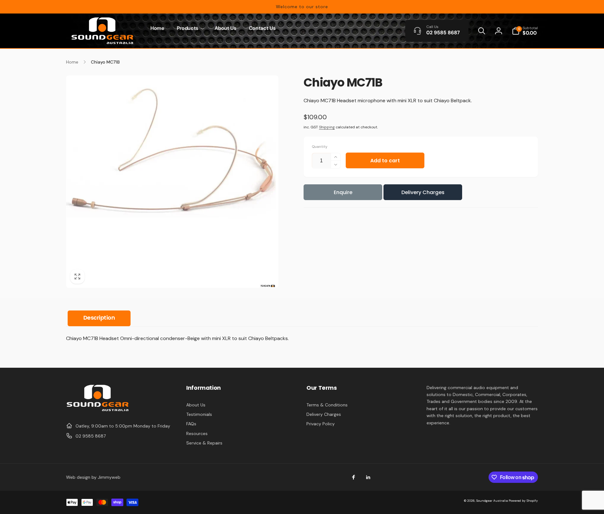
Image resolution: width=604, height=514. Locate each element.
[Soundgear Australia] (97, 410)
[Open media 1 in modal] (172, 181)
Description (99, 317)
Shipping (327, 127)
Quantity (319, 147)
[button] (189, 28)
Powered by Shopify (523, 501)
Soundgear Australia (492, 501)
